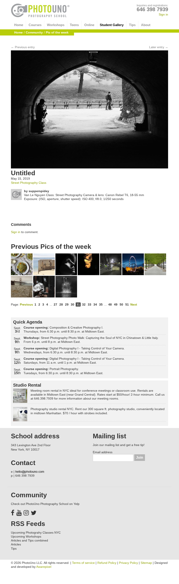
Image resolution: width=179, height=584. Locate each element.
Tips (132, 25)
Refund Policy (106, 563)
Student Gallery (112, 25)
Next (133, 304)
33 (89, 304)
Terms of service (83, 563)
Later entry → (158, 47)
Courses (35, 25)
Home (18, 25)
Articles (16, 544)
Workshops (55, 25)
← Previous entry (23, 47)
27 (55, 304)
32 (84, 304)
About (145, 25)
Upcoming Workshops (26, 536)
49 (115, 304)
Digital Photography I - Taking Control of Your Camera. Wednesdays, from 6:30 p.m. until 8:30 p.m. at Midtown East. (74, 350)
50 (121, 304)
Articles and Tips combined (29, 540)
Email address (102, 452)
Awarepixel (43, 566)
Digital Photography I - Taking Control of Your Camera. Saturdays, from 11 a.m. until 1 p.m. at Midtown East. (74, 360)
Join (139, 457)
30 (72, 304)
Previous (26, 304)
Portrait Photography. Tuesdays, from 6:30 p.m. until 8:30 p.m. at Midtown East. (63, 371)
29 (67, 304)
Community (34, 32)
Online (89, 25)
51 (127, 304)
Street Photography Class (28, 182)
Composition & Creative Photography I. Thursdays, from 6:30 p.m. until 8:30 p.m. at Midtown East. (64, 329)
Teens (74, 25)
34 (95, 304)
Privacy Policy (128, 563)
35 (101, 304)
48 (110, 304)
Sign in (163, 14)
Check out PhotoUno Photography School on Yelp (45, 504)
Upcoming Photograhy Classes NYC (36, 532)
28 (61, 304)
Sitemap (146, 563)
